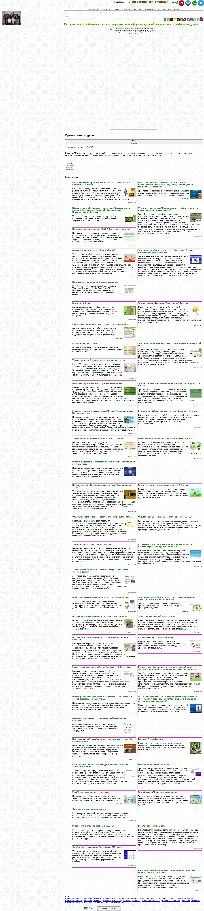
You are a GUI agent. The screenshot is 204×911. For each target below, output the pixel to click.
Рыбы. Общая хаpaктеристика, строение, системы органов (100, 324)
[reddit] (181, 19)
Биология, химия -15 (74, 903)
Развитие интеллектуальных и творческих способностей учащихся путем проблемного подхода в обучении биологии (167, 668)
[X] (171, 19)
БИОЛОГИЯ (93, 9)
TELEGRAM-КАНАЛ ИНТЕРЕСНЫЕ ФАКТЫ (159, 9)
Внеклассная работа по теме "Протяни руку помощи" (97, 383)
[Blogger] (175, 19)
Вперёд (134, 143)
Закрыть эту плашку (108, 908)
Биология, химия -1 (73, 899)
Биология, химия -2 (92, 899)
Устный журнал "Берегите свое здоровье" (158, 792)
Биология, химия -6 (167, 899)
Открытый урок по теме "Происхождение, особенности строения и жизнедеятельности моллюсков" (169, 209)
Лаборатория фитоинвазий (150, 1)
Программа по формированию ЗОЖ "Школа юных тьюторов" (101, 229)
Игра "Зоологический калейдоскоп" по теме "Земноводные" (101, 597)
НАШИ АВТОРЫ (129, 9)
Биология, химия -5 (148, 899)
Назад (134, 141)
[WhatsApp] (194, 19)
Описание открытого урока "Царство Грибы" (93, 250)
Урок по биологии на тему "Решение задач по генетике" (98, 439)
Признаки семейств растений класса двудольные (96, 282)
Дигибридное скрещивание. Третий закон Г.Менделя (97, 847)
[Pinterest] (201, 19)
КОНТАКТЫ (114, 9)
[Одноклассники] (168, 19)
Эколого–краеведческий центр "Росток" (157, 616)
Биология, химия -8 (73, 901)
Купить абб (70, 165)
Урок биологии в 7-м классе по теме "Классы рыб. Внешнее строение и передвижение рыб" (166, 251)
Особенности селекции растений (154, 765)
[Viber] (191, 19)
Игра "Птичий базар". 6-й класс (153, 826)
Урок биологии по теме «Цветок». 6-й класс (92, 544)
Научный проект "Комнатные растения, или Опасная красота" (167, 439)
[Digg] (178, 19)
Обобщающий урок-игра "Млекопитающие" (159, 517)
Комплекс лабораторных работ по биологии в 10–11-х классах (101, 667)
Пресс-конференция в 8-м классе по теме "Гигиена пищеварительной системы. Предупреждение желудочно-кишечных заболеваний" (165, 185)
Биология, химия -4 (130, 899)
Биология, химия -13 (171, 901)
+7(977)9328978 (120, 2)
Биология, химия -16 (94, 903)
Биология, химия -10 (112, 901)
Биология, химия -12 (151, 901)
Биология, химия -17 (114, 903)
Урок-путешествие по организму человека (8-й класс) (163, 485)
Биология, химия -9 (92, 901)
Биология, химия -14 (191, 901)
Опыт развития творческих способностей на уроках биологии (101, 517)
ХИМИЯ (103, 9)
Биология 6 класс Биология (151, 739)
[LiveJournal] (184, 19)
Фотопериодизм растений (84, 343)
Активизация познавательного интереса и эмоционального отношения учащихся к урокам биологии (166, 545)
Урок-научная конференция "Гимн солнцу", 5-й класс (163, 303)
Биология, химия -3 (111, 899)
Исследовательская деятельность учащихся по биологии (99, 616)
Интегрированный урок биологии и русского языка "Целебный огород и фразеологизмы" (102, 698)
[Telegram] (198, 19)
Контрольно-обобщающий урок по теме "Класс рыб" (163, 411)
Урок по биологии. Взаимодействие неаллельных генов (98, 360)
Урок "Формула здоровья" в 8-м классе (90, 792)
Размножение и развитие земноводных (157, 637)
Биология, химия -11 (131, 901)
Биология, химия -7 (186, 899)
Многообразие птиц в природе (87, 826)
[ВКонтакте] (165, 19)
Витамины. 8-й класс (82, 303)
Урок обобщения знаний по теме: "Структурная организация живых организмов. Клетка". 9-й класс (167, 598)
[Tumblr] (188, 19)
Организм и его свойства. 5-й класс (89, 809)
